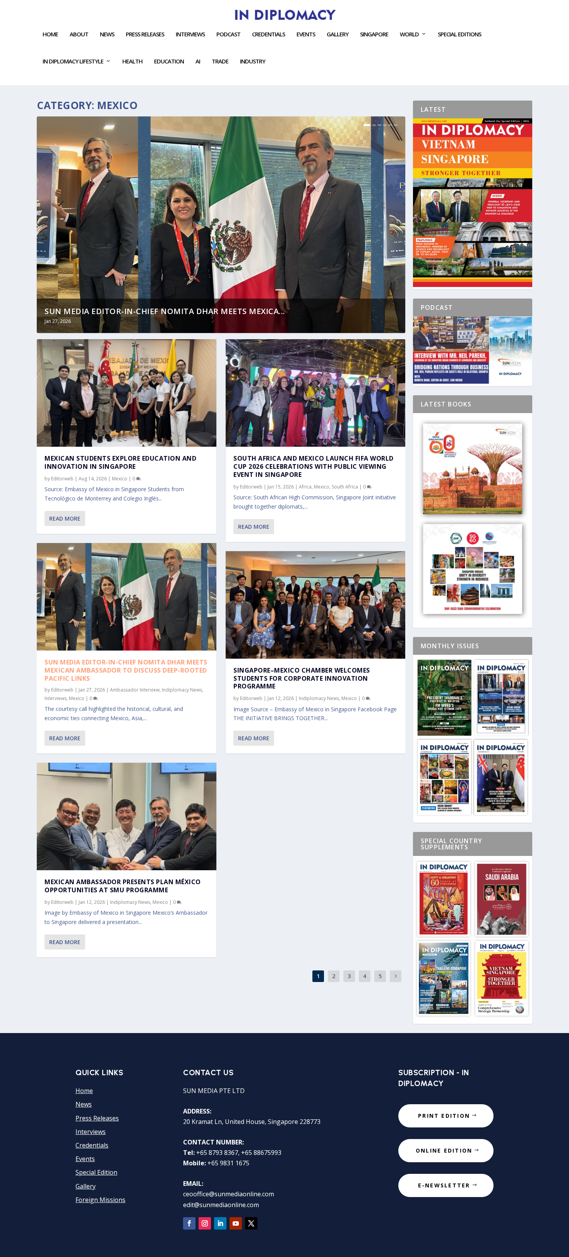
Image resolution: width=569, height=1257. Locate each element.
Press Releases (145, 34)
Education (169, 61)
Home (50, 34)
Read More (65, 518)
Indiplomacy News (182, 690)
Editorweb (62, 478)
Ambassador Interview (134, 690)
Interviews (190, 34)
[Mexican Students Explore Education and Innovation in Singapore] (126, 393)
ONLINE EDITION (444, 1150)
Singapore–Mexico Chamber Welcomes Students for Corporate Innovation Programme (301, 678)
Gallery (337, 34)
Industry (252, 61)
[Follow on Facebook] (189, 1223)
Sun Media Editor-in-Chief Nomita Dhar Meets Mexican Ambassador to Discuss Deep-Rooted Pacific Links (126, 670)
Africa (305, 486)
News (107, 34)
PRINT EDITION (444, 1115)
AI (197, 61)
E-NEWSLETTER (444, 1185)
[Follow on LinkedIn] (220, 1223)
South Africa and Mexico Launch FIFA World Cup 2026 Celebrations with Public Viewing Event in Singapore (313, 466)
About (79, 34)
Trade (220, 61)
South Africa (345, 486)
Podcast (228, 34)
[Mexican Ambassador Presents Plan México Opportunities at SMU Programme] (126, 816)
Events (85, 1159)
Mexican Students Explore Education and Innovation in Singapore (120, 462)
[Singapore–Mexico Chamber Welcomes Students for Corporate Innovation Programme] (315, 605)
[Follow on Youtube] (236, 1223)
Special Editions (459, 34)
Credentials (268, 34)
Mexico (119, 478)
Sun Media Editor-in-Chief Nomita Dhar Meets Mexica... (165, 311)
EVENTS (305, 34)
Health (132, 61)
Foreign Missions (100, 1200)
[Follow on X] (251, 1223)
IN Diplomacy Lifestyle (73, 61)
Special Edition (96, 1172)
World (409, 34)
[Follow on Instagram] (205, 1223)
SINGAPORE (374, 34)
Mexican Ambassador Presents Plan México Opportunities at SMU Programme (123, 886)
